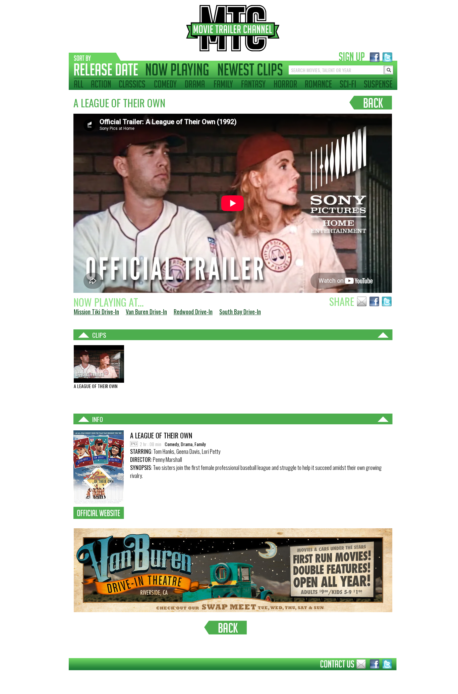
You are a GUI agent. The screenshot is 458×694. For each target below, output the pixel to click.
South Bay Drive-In (240, 311)
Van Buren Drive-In (146, 311)
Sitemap (63, 675)
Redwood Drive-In (193, 311)
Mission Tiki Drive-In (96, 311)
